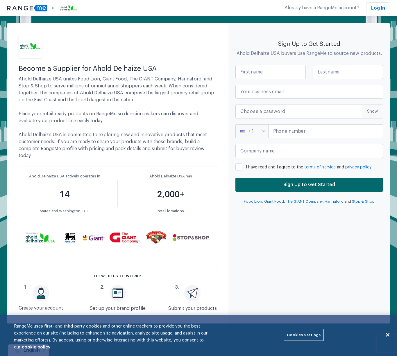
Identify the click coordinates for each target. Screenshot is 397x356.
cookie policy (36, 347)
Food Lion (253, 201)
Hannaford (334, 201)
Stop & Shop (363, 201)
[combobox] (241, 131)
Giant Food (274, 201)
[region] (198, 335)
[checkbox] (309, 166)
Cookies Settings (304, 335)
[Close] (387, 334)
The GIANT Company (304, 201)
